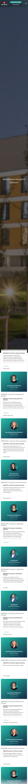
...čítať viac (6, 366)
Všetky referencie (14, 389)
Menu (26, 3)
